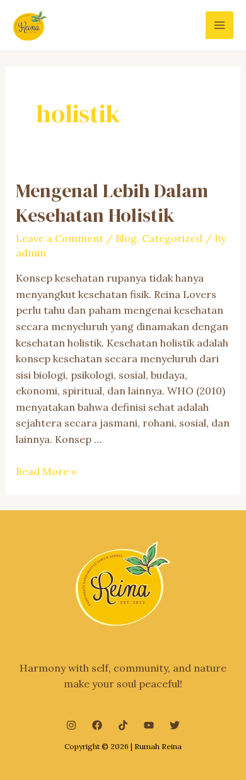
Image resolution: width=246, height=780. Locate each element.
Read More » (46, 471)
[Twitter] (175, 725)
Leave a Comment (59, 238)
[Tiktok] (123, 725)
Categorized (172, 238)
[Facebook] (97, 725)
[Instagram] (71, 725)
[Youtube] (149, 725)
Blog (126, 238)
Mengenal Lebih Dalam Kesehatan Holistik (112, 203)
